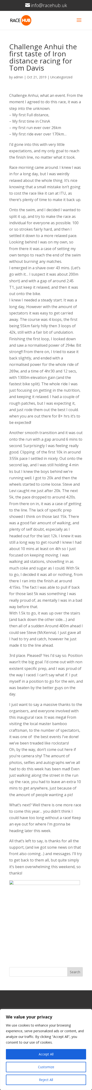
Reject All (46, 1079)
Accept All (46, 1054)
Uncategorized (61, 77)
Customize (46, 1067)
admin (18, 77)
